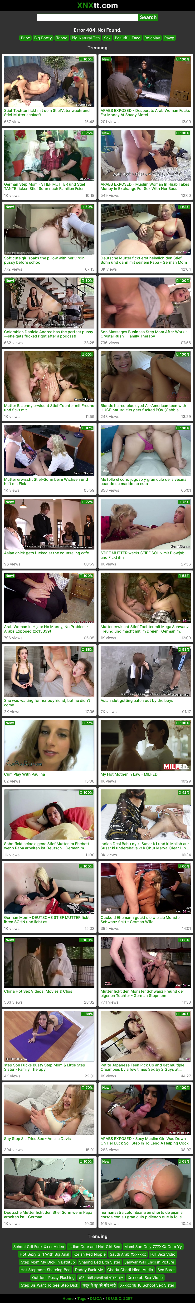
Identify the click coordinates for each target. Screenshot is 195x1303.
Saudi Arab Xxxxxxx (128, 1254)
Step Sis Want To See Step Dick (49, 1285)
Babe (25, 37)
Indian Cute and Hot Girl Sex (94, 1246)
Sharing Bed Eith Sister (99, 1262)
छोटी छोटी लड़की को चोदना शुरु (101, 1277)
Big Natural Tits (86, 37)
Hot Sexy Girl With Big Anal (44, 1254)
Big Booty (43, 37)
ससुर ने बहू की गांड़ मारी (99, 1285)
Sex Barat (166, 1269)
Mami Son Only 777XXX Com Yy (153, 1246)
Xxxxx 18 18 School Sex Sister (147, 1285)
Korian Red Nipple (89, 1254)
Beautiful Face (127, 37)
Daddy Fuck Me (89, 1269)
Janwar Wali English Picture (149, 1262)
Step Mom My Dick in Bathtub (48, 1262)
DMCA (96, 1298)
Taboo (62, 37)
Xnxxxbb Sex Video (145, 1277)
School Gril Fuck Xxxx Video (38, 1246)
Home (68, 1298)
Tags (81, 1298)
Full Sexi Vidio (163, 1254)
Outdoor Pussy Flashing (53, 1277)
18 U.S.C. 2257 (119, 1298)
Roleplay (152, 37)
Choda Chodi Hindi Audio (130, 1269)
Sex (107, 37)
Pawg (169, 37)
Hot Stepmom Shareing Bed (45, 1269)
